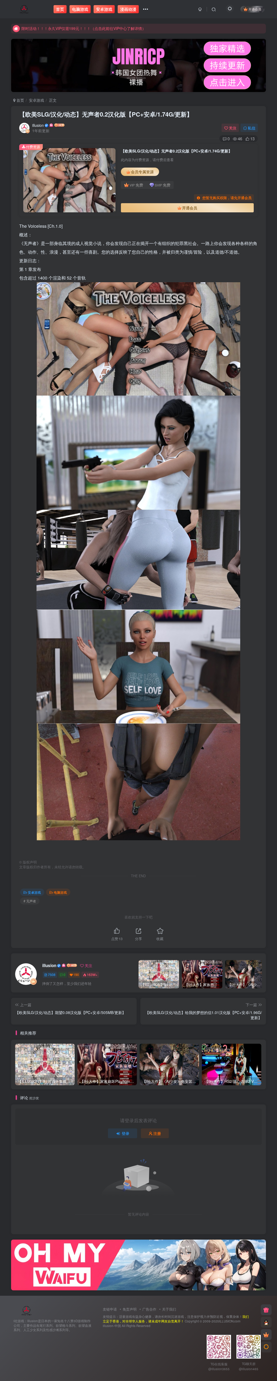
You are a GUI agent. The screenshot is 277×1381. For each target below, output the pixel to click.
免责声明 (130, 1309)
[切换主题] (266, 1347)
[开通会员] (266, 1334)
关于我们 (169, 1309)
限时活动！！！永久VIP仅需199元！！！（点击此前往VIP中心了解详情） (83, 25)
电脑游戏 (60, 892)
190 (76, 974)
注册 (157, 1133)
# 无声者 (30, 901)
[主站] (266, 1309)
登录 (125, 1133)
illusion (38, 125)
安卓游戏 (36, 100)
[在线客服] (266, 1322)
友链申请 (110, 1309)
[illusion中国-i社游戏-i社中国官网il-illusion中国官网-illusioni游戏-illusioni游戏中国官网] (27, 1309)
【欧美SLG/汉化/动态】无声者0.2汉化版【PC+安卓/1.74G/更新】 (106, 114)
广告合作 (149, 1309)
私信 (251, 128)
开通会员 (254, 9)
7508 (51, 974)
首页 (19, 100)
